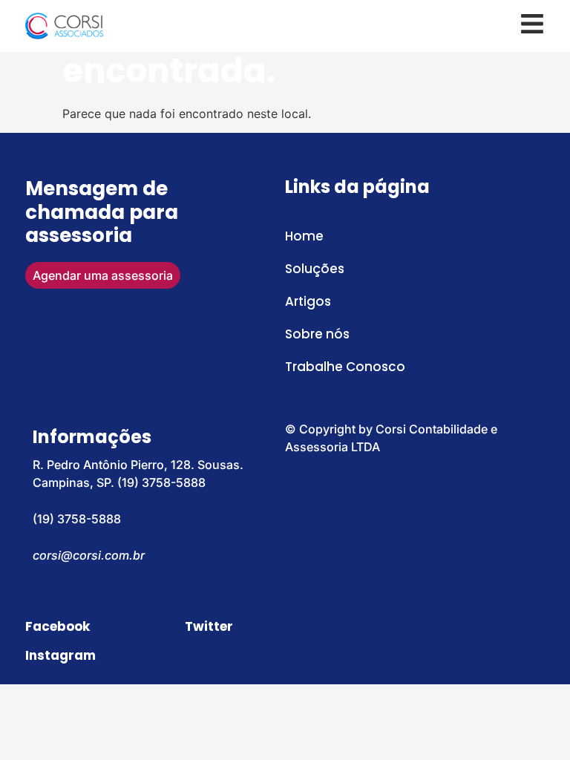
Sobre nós (317, 334)
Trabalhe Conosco (345, 367)
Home (304, 236)
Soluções (314, 269)
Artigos (308, 301)
